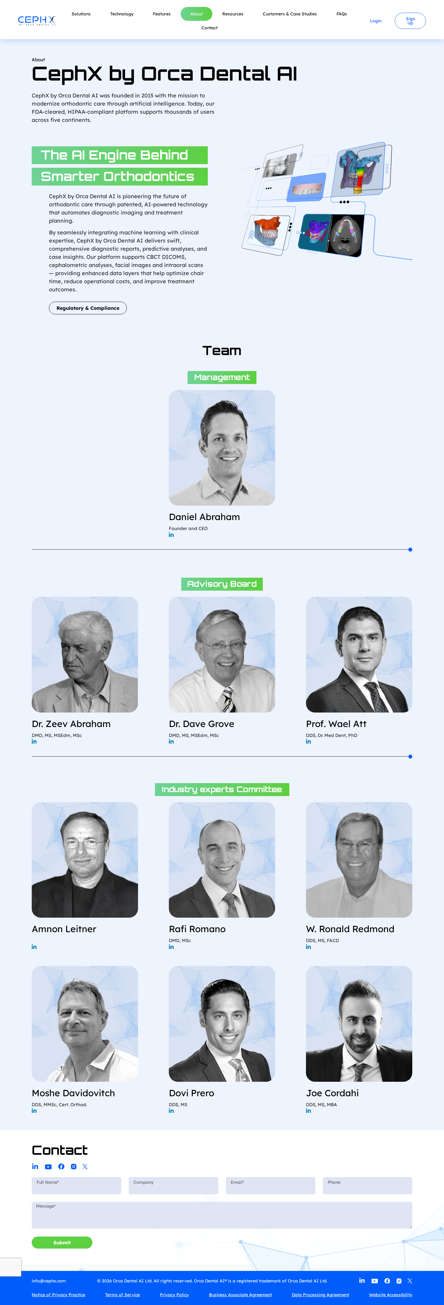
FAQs (341, 14)
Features (162, 14)
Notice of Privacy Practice (58, 1294)
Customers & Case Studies (290, 14)
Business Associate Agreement (240, 1294)
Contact (209, 27)
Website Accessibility (390, 1294)
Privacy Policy (174, 1294)
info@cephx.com (49, 1281)
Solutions (81, 14)
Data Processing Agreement (320, 1294)
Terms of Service (122, 1294)
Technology (122, 14)
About (196, 14)
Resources (232, 14)
